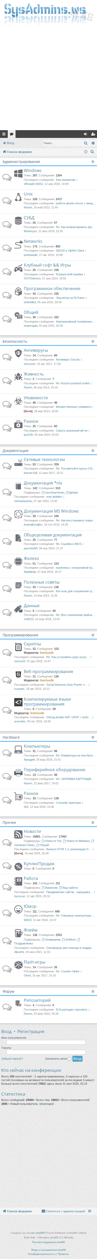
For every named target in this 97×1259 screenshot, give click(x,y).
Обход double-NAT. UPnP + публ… (68, 717)
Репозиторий (37, 1000)
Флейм (31, 930)
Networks (33, 241)
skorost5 (19, 661)
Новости (32, 831)
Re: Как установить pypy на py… (67, 657)
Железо (31, 558)
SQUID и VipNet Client (70, 250)
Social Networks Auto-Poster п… (66, 684)
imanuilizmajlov (33, 524)
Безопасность (15, 341)
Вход (10, 143)
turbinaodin (31, 254)
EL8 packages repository (71, 1009)
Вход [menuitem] (86, 135)
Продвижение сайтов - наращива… (69, 892)
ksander (19, 688)
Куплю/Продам (39, 863)
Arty (33, 1237)
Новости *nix (53, 840)
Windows (33, 170)
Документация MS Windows (51, 511)
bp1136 (28, 434)
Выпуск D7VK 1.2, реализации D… (68, 849)
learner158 (30, 472)
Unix (28, 194)
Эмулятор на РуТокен (70, 297)
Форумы (13, 135)
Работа (31, 878)
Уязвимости (36, 398)
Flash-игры (34, 962)
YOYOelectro (32, 278)
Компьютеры (37, 746)
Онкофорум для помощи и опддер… (70, 947)
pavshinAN (31, 548)
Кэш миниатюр (65, 179)
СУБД (29, 218)
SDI (26, 806)
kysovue (19, 896)
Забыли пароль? (12, 1058)
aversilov (20, 721)
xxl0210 (29, 619)
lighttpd (73, 492)
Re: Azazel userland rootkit (72, 383)
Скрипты (32, 644)
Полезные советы (41, 582)
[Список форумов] (48, 14)
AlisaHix (19, 951)
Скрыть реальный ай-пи (71, 430)
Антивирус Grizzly (68, 359)
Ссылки (5, 135)
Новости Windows (78, 840)
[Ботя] (28, 411)
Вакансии (51, 887)
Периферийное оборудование (54, 769)
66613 (28, 919)
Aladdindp (30, 571)
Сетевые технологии (44, 459)
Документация (15, 450)
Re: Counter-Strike (67, 971)
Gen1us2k (47, 652)
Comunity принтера (68, 802)
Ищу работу (70, 887)
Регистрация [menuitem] (94, 135)
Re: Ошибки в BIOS (68, 543)
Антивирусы (36, 350)
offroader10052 (33, 183)
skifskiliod (30, 302)
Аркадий (29, 759)
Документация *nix (43, 483)
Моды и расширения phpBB (48, 1249)
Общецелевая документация (53, 535)
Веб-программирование (48, 671)
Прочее (9, 822)
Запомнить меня (56, 1058)
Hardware (11, 737)
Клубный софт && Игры (47, 265)
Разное (31, 421)
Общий (31, 312)
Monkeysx (30, 231)
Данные (32, 605)
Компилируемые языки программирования (47, 701)
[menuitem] (92, 152)
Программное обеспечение (52, 288)
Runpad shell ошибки (69, 274)
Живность (34, 374)
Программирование (20, 634)
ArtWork (70, 939)
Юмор (30, 906)
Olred (27, 975)
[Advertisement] (48, 79)
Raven (28, 207)
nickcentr (29, 363)
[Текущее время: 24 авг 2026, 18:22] (85, 152)
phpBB (40, 1232)
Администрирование (21, 161)
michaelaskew (23, 501)
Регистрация (30, 1031)
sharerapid (30, 325)
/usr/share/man (54, 492)
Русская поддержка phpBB (48, 1242)
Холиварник (53, 939)
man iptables (54, 496)
